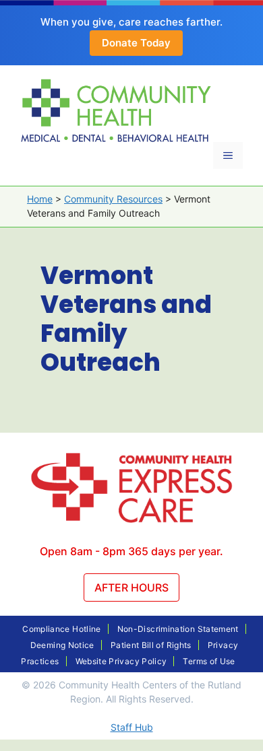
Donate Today (136, 42)
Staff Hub (132, 727)
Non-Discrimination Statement (178, 629)
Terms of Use (209, 661)
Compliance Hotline (61, 629)
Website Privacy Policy (121, 661)
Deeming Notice (62, 645)
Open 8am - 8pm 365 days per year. (131, 551)
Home (40, 199)
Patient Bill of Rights (151, 645)
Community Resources (113, 199)
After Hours (131, 587)
